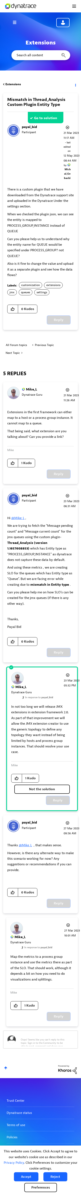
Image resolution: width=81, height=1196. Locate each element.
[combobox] (40, 55)
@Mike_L (18, 518)
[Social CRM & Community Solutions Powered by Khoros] (67, 1069)
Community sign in (63, 22)
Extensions (13, 84)
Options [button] (75, 84)
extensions (53, 285)
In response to (39, 697)
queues (25, 292)
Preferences (40, 1187)
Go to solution (45, 118)
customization (30, 285)
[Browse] (16, 22)
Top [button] (5, 1068)
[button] (26, 1176)
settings (42, 292)
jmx (12, 292)
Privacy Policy (14, 1163)
